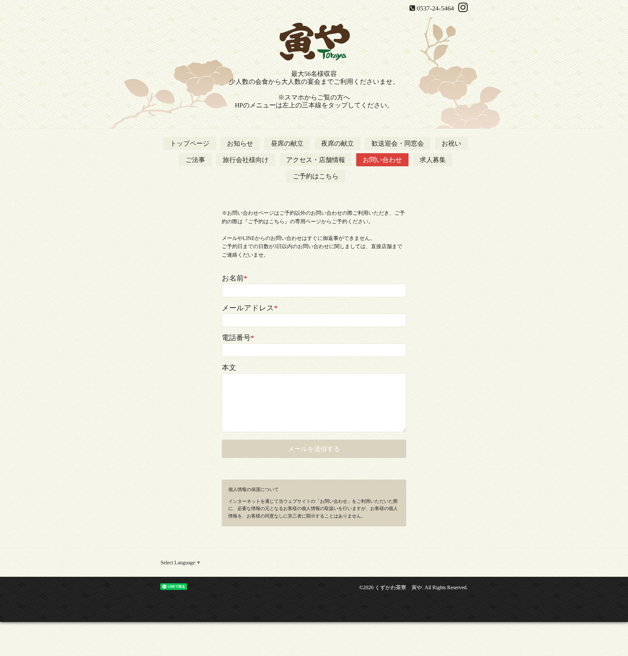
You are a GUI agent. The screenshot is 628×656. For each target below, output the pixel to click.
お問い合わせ (382, 159)
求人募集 (433, 159)
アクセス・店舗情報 (315, 159)
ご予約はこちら (316, 176)
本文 (229, 367)
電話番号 (238, 338)
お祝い (451, 143)
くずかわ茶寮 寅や (398, 587)
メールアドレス (250, 308)
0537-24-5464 (435, 8)
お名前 (234, 278)
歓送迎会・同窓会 (398, 143)
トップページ (189, 143)
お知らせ (240, 143)
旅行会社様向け (246, 159)
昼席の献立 (287, 143)
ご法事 (195, 159)
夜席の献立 (337, 143)
